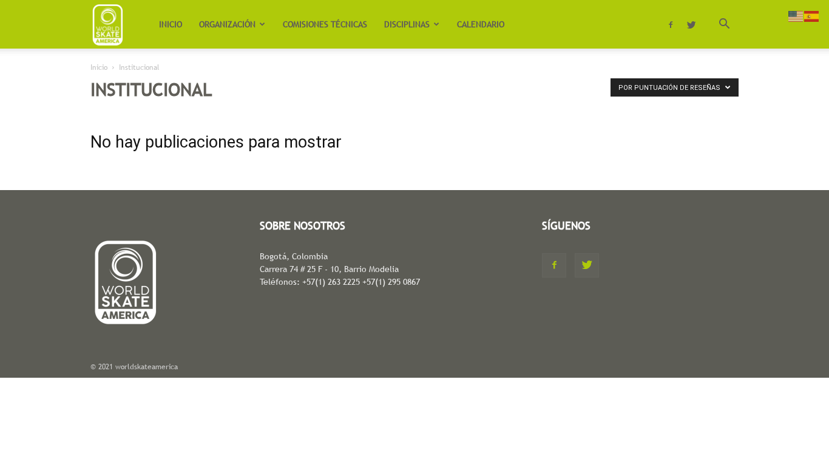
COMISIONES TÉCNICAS (325, 24)
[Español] (812, 15)
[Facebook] (671, 24)
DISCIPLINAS (407, 24)
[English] (796, 15)
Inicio (98, 67)
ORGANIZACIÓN (227, 24)
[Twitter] (691, 24)
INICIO (170, 24)
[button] (724, 25)
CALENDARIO (480, 24)
